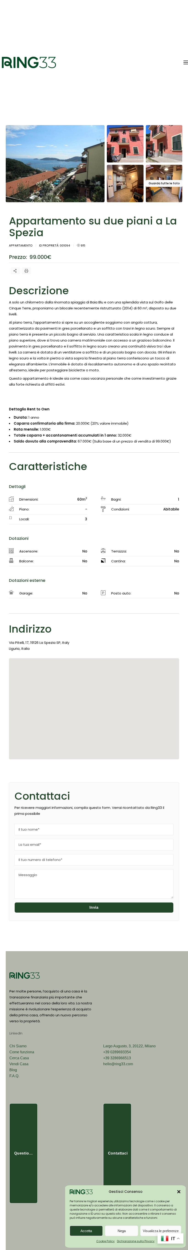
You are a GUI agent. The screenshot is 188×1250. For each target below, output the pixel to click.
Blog (13, 1070)
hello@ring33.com (118, 1064)
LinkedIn (15, 1033)
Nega (122, 1231)
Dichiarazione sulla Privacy (136, 1241)
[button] (179, 1191)
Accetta (86, 1231)
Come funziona (21, 1052)
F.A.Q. (14, 1076)
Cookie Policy (105, 1241)
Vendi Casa (18, 1064)
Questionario (26, 1153)
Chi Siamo (18, 1046)
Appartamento (21, 245)
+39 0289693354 (117, 1052)
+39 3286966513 (117, 1058)
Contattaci (118, 1153)
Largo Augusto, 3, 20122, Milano (129, 1046)
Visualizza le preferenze (161, 1231)
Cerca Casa (19, 1058)
